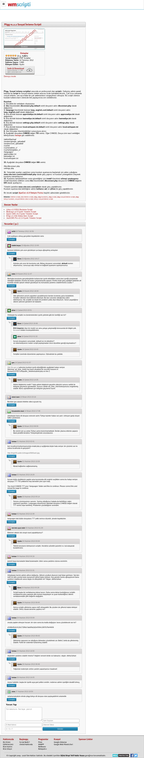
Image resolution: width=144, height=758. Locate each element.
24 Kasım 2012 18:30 (30, 291)
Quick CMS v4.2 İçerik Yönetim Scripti (22, 214)
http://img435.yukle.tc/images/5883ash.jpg (23, 453)
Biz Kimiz (6, 742)
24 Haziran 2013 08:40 (31, 603)
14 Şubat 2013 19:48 (30, 323)
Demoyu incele (10, 76)
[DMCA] (120, 756)
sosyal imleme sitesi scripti (24, 199)
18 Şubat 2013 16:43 (30, 349)
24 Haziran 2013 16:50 (25, 651)
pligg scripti (52, 197)
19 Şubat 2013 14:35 (30, 380)
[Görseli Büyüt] (24, 48)
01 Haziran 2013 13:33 (31, 461)
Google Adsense (60, 742)
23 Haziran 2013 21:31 (25, 570)
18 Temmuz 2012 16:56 (25, 231)
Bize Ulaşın (7, 749)
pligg (35, 197)
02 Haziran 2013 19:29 (25, 475)
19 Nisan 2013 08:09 (30, 426)
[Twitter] (136, 756)
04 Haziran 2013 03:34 (31, 541)
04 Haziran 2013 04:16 (25, 556)
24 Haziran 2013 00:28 (30, 588)
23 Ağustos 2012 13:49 (30, 245)
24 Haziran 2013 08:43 (31, 636)
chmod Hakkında (26, 744)
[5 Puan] (15, 55)
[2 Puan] (9, 55)
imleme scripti (15, 197)
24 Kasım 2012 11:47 (24, 274)
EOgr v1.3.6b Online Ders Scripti (19, 216)
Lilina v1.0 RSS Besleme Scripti (19, 210)
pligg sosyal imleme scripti (66, 197)
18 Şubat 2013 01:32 (30, 336)
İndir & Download (15, 68)
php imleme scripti (27, 197)
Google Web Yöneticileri (63, 744)
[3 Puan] (11, 55)
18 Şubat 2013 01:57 (23, 363)
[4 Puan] (13, 55)
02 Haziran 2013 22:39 (25, 514)
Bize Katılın (7, 747)
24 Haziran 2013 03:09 (25, 618)
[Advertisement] (43, 16)
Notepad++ (42, 749)
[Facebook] (132, 756)
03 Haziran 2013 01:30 (34, 528)
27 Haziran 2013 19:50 (24, 692)
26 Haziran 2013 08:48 (31, 664)
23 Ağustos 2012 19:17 (30, 259)
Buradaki (16, 330)
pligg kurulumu (43, 197)
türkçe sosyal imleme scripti (43, 199)
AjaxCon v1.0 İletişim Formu (31, 193)
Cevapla (11, 239)
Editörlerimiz (8, 744)
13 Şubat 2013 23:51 (24, 310)
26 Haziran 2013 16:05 (25, 677)
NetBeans (42, 747)
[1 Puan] (6, 55)
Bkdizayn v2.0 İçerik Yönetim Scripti (21, 212)
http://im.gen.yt (12, 367)
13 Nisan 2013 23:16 (28, 397)
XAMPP (41, 744)
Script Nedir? (24, 742)
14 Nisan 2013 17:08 (32, 411)
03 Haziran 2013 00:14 (31, 497)
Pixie (40, 742)
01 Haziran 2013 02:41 (25, 441)
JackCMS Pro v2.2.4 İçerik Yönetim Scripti (23, 218)
